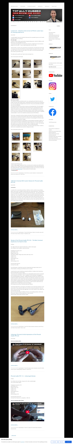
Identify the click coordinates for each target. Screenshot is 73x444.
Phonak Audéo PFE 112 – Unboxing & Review (23, 376)
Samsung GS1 (47, 6)
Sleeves (19, 233)
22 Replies (12, 244)
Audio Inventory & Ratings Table (54, 36)
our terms (22, 441)
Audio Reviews (22, 6)
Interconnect (39, 172)
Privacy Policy (54, 6)
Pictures (15, 369)
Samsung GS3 (40, 6)
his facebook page (19, 168)
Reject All (61, 441)
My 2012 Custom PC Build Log (53, 37)
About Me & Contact (14, 6)
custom (31, 172)
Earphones (32, 326)
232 (27, 172)
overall (39, 326)
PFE (42, 172)
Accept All (68, 441)
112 (27, 427)
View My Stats (54, 122)
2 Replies (12, 378)
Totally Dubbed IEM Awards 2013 (54, 35)
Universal (21, 233)
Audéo (38, 232)
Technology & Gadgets (31, 6)
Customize (54, 441)
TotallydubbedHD (19, 369)
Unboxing (24, 369)
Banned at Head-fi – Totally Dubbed (54, 38)
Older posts (13, 435)
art (29, 172)
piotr (14, 174)
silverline (16, 174)
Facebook (34, 172)
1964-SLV (33, 232)
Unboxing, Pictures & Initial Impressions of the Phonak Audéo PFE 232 (26, 335)
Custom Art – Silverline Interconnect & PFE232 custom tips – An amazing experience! (27, 31)
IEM (42, 232)
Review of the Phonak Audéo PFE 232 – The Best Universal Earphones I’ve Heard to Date (27, 240)
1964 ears (30, 232)
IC (36, 172)
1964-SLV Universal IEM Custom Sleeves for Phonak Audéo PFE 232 (27, 181)
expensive (36, 326)
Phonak (16, 233)
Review (19, 327)
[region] (36, 441)
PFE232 (12, 174)
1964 (28, 232)
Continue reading (14, 229)
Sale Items (50, 40)
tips (19, 174)
